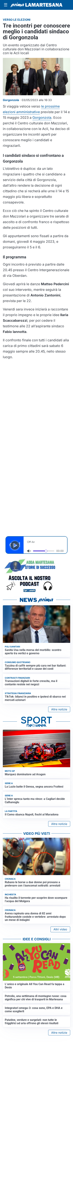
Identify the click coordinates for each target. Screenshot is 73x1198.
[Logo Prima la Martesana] (36, 5)
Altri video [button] (60, 929)
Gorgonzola (41, 117)
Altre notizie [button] (59, 709)
